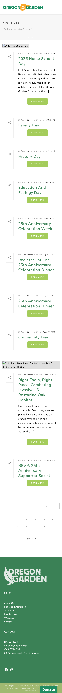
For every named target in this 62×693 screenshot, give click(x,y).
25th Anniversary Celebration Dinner (36, 303)
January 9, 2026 (49, 460)
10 (44, 526)
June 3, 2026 (48, 218)
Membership (10, 614)
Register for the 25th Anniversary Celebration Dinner (36, 264)
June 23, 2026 (49, 53)
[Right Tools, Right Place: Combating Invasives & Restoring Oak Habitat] (31, 365)
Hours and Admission (15, 606)
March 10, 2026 (49, 374)
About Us (9, 603)
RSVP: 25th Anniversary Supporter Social (34, 470)
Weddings (9, 617)
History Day (29, 156)
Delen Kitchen (27, 53)
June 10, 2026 (49, 120)
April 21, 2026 (49, 332)
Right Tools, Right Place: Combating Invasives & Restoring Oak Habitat (35, 389)
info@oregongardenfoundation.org (21, 653)
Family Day (28, 125)
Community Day (33, 337)
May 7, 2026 (48, 254)
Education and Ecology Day (32, 190)
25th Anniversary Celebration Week (35, 226)
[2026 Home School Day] (31, 46)
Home (30, 37)
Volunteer (9, 610)
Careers (8, 621)
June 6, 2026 (48, 182)
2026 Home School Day (36, 61)
